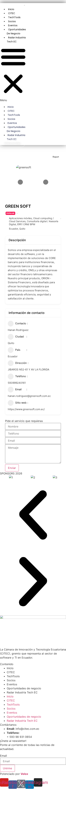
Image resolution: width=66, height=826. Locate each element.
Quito (22, 228)
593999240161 (17, 382)
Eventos (12, 25)
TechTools (14, 17)
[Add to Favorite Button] (36, 156)
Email (3, 755)
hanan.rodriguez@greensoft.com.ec (29, 396)
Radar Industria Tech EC (16, 39)
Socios (12, 21)
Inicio (11, 9)
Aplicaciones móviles (20, 218)
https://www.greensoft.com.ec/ (26, 409)
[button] (13, 72)
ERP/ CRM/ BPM (26, 224)
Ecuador (13, 228)
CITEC (11, 13)
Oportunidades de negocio (16, 31)
